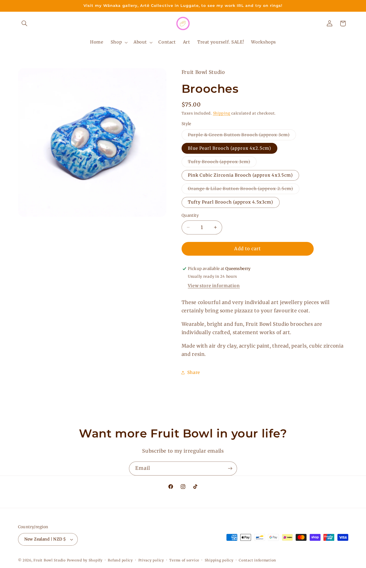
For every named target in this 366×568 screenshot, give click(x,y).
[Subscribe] (230, 469)
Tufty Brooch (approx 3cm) (222, 163)
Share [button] (193, 372)
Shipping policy (219, 560)
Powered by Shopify (85, 560)
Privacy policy (151, 560)
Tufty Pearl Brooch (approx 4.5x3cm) (230, 202)
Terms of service (184, 560)
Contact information (257, 560)
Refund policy (120, 560)
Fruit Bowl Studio (49, 560)
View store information (214, 285)
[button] (24, 23)
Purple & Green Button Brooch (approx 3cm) (242, 136)
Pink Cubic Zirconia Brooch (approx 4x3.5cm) (240, 175)
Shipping (221, 113)
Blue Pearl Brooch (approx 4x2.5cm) (229, 148)
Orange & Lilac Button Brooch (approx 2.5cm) (243, 190)
